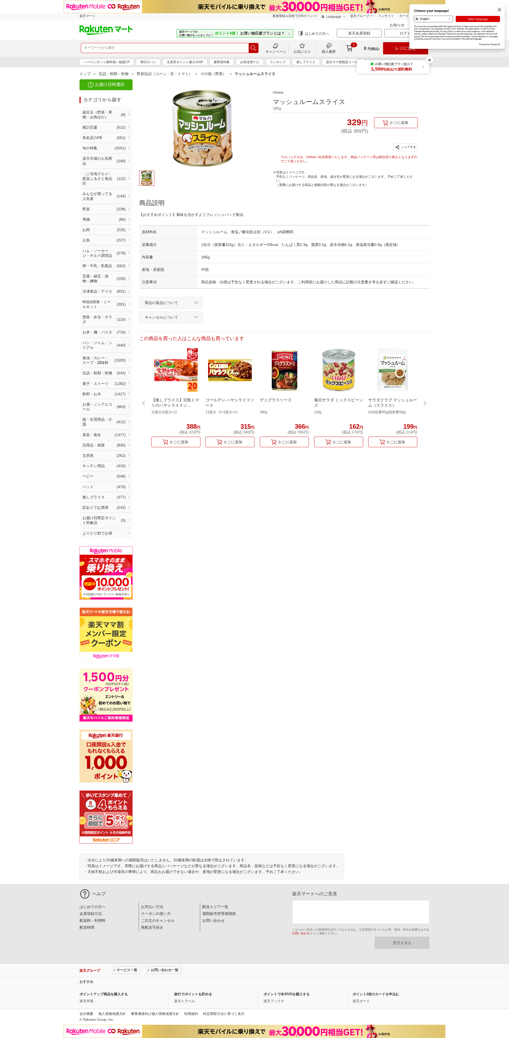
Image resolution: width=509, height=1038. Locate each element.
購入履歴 (329, 51)
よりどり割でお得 (97, 533)
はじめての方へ (317, 33)
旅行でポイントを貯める (193, 994)
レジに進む (405, 48)
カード (404, 16)
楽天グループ (359, 16)
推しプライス (305, 62)
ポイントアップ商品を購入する (104, 994)
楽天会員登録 (359, 33)
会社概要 (86, 1014)
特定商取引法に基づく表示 (223, 1014)
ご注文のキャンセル (157, 920)
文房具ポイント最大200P (185, 62)
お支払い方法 (152, 907)
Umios (278, 92)
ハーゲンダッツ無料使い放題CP (107, 62)
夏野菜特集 (222, 62)
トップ (85, 74)
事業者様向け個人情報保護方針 (155, 1014)
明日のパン (148, 62)
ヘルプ (99, 893)
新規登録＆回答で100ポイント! (295, 16)
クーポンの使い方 (156, 913)
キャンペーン (275, 51)
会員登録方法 (91, 913)
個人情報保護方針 (112, 1014)
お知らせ (398, 25)
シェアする (408, 147)
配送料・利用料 (93, 920)
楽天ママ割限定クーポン (343, 62)
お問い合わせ (213, 920)
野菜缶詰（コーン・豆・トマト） (164, 74)
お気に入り (302, 51)
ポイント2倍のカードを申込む (376, 994)
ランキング (278, 62)
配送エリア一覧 (215, 907)
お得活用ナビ (249, 62)
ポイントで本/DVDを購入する (287, 994)
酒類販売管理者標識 (219, 913)
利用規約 (191, 1014)
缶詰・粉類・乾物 (114, 74)
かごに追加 (399, 122)
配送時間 (87, 927)
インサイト (386, 16)
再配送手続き (152, 927)
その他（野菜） (213, 74)
